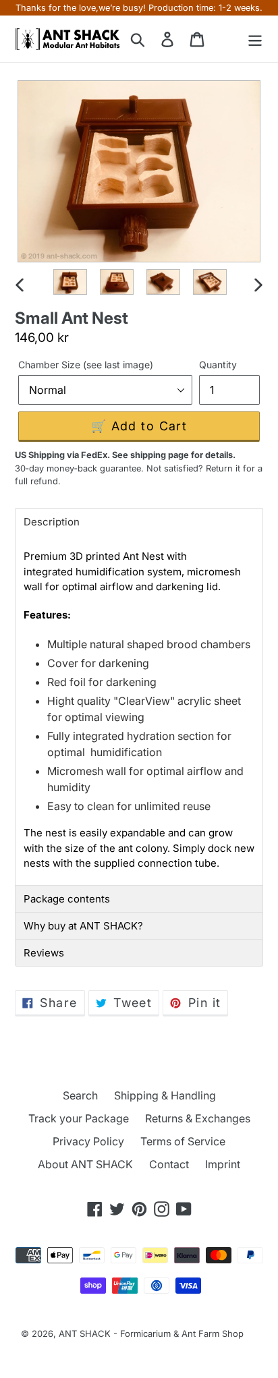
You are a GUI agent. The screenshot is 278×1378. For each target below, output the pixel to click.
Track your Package (78, 1118)
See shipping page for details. (173, 455)
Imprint (222, 1164)
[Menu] (255, 39)
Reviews (44, 953)
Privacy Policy (88, 1141)
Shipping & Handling (165, 1095)
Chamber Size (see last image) (85, 364)
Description (52, 522)
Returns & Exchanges (197, 1118)
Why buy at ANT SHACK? (83, 926)
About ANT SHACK (85, 1164)
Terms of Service (182, 1141)
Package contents (67, 899)
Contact (169, 1164)
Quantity (218, 364)
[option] (70, 284)
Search (80, 1095)
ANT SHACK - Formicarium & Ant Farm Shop (151, 1333)
